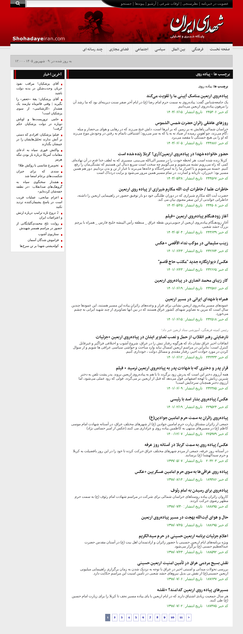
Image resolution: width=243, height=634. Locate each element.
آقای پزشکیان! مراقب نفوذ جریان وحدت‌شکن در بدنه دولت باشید (39, 88)
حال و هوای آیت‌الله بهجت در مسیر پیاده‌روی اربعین (184, 517)
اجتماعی (141, 49)
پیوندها (139, 3)
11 (181, 617)
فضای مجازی (119, 49)
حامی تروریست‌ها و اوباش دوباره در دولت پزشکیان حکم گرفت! (39, 124)
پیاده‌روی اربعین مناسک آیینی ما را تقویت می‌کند (187, 96)
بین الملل (178, 49)
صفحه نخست (220, 49)
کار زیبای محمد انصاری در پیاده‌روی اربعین (191, 280)
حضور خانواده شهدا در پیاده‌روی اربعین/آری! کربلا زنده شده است (173, 154)
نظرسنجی (190, 3)
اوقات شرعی (169, 3)
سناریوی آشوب (48, 234)
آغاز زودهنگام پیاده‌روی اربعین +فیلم (196, 216)
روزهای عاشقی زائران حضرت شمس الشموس (191, 123)
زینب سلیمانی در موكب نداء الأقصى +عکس (191, 243)
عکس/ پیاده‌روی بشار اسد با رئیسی (199, 399)
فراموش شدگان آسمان (43, 240)
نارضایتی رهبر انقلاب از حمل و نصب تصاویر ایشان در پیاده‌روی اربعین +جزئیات (162, 337)
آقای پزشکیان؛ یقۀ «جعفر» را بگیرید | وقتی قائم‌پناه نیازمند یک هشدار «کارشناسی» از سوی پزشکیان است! (39, 106)
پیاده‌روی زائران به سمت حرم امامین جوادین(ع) (188, 418)
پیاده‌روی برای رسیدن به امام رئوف (199, 490)
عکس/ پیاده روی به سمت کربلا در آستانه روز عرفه (186, 445)
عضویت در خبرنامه (214, 3)
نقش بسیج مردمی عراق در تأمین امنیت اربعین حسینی (182, 563)
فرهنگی (197, 49)
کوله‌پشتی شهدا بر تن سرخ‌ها (39, 246)
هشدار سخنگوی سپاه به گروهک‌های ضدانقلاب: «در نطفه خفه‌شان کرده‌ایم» (39, 186)
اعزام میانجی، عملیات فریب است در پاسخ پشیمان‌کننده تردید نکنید (39, 202)
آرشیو (152, 3)
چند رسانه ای (93, 49)
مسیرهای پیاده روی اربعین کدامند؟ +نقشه (192, 590)
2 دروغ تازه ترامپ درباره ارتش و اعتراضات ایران (39, 215)
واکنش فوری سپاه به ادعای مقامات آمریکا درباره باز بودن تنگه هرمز (39, 154)
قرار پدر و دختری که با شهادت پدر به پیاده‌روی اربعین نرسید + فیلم (172, 368)
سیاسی (160, 49)
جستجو (126, 3)
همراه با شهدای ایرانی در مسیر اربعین (196, 299)
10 (172, 617)
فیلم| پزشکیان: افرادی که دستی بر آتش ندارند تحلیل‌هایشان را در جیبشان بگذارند (39, 139)
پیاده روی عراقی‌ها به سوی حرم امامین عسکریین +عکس (181, 472)
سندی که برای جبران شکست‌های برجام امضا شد (39, 174)
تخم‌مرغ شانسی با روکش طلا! (38, 165)
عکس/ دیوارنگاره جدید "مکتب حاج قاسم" (193, 262)
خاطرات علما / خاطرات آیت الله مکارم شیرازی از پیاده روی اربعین (173, 189)
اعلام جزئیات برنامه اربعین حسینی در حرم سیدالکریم (183, 536)
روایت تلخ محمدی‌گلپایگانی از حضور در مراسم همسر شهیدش (39, 226)
